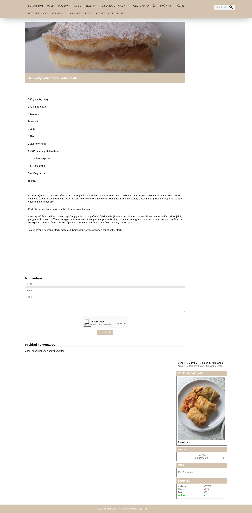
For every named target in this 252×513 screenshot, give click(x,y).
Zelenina (91, 6)
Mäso (77, 6)
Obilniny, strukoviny (115, 6)
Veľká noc (59, 13)
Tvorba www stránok (126, 509)
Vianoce (75, 13)
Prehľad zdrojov (186, 472)
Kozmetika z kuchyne (110, 13)
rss (140, 509)
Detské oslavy (38, 13)
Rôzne (180, 6)
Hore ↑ (152, 509)
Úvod (50, 6)
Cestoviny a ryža (144, 6)
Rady (88, 13)
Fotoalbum (35, 6)
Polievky (64, 6)
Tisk (145, 509)
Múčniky (165, 6)
